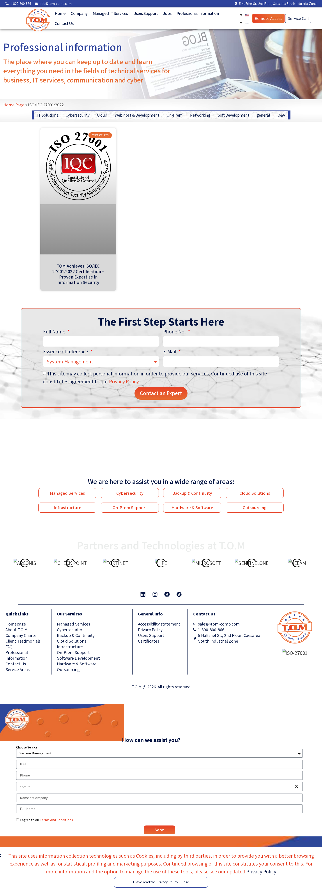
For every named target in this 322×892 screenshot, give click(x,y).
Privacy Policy (124, 381)
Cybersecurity (78, 115)
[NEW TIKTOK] (179, 594)
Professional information (198, 13)
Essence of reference (66, 352)
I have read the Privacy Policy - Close (161, 882)
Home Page (13, 105)
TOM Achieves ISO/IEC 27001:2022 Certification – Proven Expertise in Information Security (78, 274)
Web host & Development (137, 115)
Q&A (281, 115)
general (263, 115)
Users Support (145, 13)
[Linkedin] (143, 594)
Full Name (54, 332)
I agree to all (46, 820)
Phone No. (175, 332)
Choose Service (26, 747)
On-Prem (175, 115)
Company (79, 13)
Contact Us (64, 23)
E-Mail (170, 352)
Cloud (102, 115)
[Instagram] (155, 594)
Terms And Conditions (56, 820)
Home (60, 13)
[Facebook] (167, 594)
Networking (200, 115)
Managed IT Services (110, 13)
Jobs (167, 13)
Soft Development (233, 115)
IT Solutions (47, 115)
